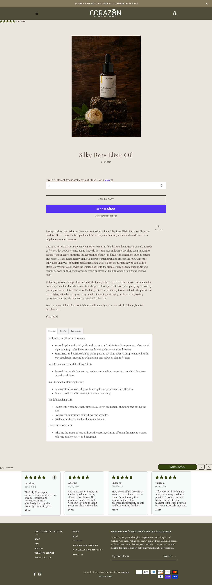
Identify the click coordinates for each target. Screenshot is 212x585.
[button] (8, 21)
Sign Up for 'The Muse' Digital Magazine (141, 531)
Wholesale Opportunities (88, 550)
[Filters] (201, 467)
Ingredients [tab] (76, 331)
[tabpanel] (99, 387)
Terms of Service (44, 553)
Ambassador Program (85, 545)
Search (39, 548)
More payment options (106, 216)
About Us (78, 555)
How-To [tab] (63, 331)
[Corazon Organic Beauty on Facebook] (34, 574)
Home (76, 532)
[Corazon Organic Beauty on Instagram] (39, 574)
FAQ (37, 544)
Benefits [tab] (51, 331)
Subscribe (167, 556)
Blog (37, 539)
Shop (75, 536)
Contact (78, 541)
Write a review (177, 467)
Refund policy (43, 558)
